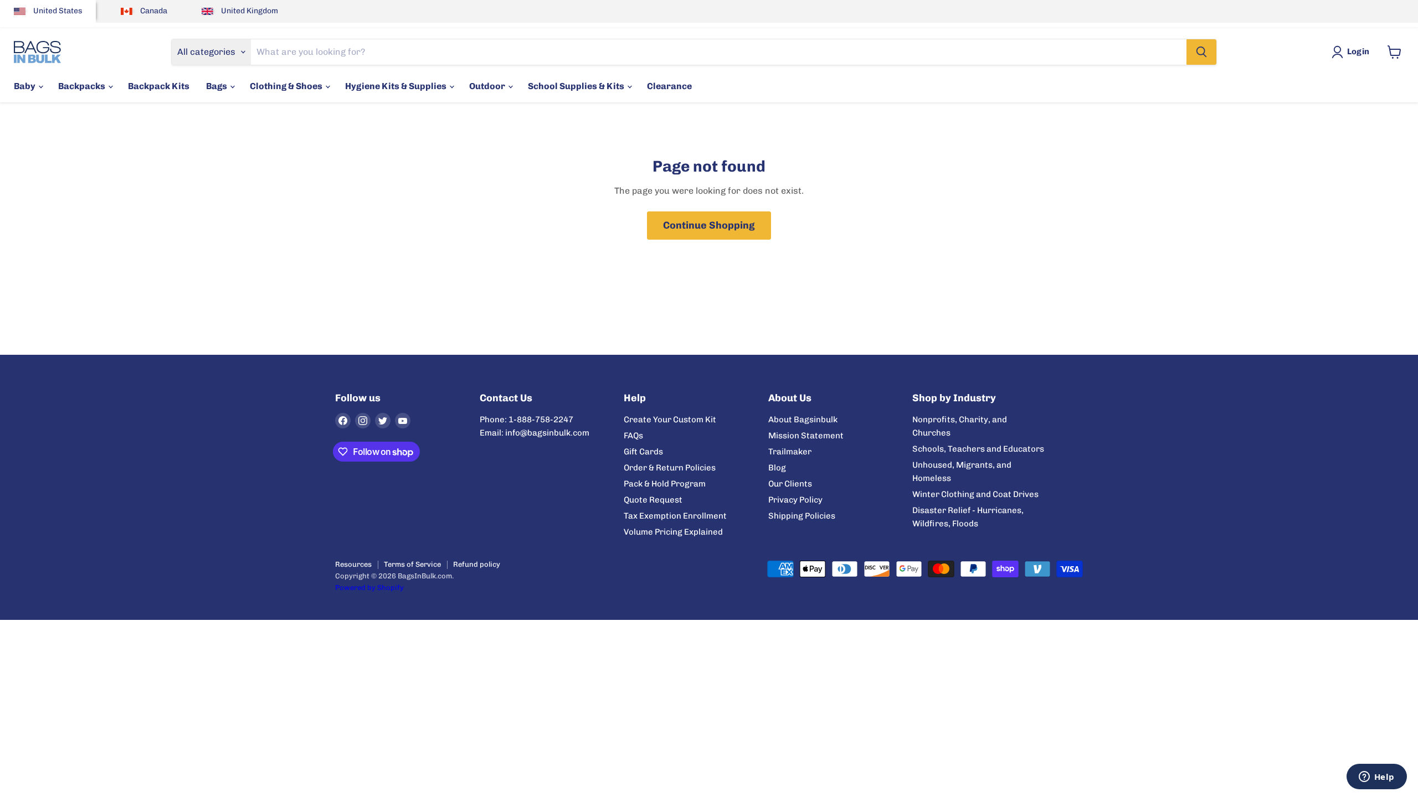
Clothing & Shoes (287, 86)
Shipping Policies (801, 516)
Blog (777, 468)
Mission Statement (806, 436)
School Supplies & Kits (577, 86)
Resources (353, 564)
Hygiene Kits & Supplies (396, 86)
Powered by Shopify (369, 587)
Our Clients (790, 484)
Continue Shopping (709, 225)
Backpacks (82, 86)
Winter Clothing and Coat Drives (975, 494)
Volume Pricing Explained (673, 532)
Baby (25, 86)
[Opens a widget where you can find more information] (1376, 777)
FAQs (633, 436)
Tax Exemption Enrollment (675, 516)
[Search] (1201, 52)
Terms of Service (412, 564)
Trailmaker (789, 452)
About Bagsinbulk (803, 420)
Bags (217, 86)
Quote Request (653, 500)
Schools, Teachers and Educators (978, 449)
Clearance (669, 86)
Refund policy (476, 564)
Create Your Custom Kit (670, 420)
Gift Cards (643, 452)
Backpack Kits (158, 86)
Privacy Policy (795, 500)
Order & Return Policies (670, 468)
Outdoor (488, 86)
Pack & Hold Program (665, 484)
